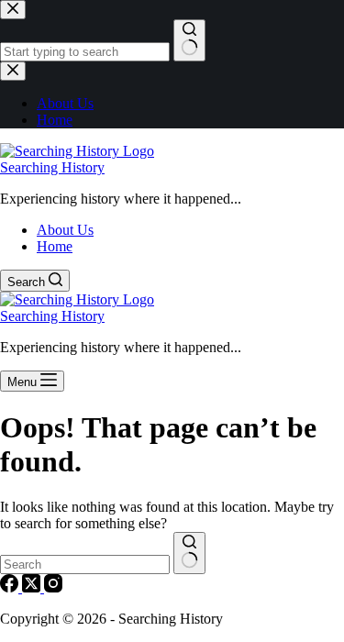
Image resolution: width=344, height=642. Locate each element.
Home (54, 246)
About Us (65, 230)
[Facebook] (11, 587)
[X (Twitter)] (33, 587)
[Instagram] (53, 587)
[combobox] (85, 564)
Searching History (52, 167)
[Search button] (189, 553)
